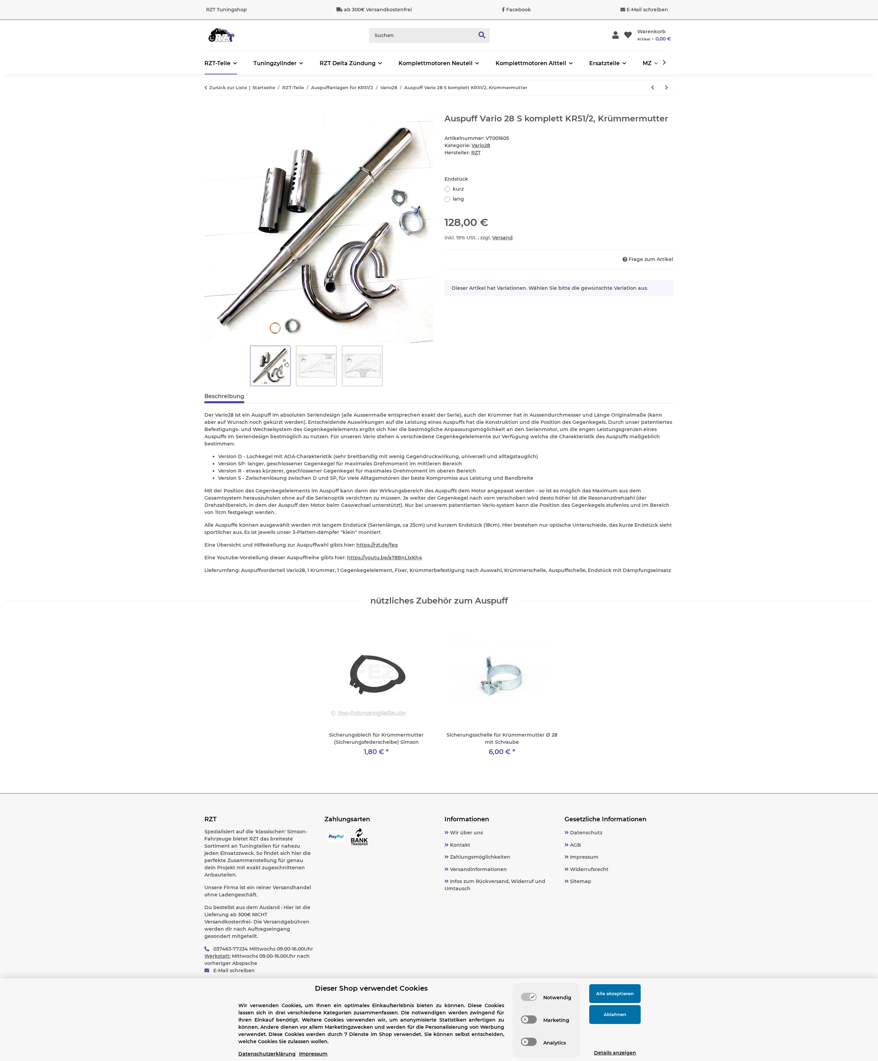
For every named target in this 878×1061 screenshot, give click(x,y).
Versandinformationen (478, 869)
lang (458, 199)
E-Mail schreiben (647, 10)
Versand (502, 238)
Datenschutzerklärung (267, 1054)
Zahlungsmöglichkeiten (479, 857)
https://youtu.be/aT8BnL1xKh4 (384, 558)
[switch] (529, 997)
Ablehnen (615, 1014)
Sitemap (580, 881)
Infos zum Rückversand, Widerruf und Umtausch (494, 885)
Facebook (518, 10)
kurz (458, 189)
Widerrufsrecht (588, 869)
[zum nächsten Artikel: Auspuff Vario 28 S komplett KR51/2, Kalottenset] (667, 87)
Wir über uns (466, 833)
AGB (575, 845)
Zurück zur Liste (228, 87)
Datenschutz (585, 833)
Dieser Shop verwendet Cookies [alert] (371, 988)
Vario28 (481, 145)
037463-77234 (230, 949)
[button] (615, 35)
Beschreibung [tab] (224, 396)
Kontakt (459, 845)
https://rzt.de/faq (377, 545)
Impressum (583, 857)
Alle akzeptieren (615, 993)
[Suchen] (482, 35)
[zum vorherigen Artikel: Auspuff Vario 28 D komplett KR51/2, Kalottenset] (652, 87)
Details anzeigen (615, 1053)
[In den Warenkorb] (209, 110)
